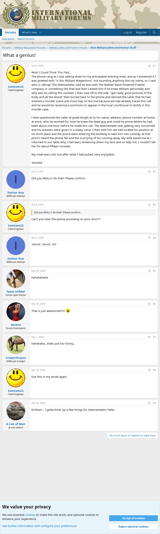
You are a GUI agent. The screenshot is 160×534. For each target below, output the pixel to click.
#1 (154, 65)
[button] (40, 32)
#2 (154, 171)
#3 (154, 204)
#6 (154, 303)
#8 (154, 370)
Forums (10, 32)
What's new (29, 32)
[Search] (154, 32)
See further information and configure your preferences (39, 526)
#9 (154, 403)
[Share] (149, 66)
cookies (30, 515)
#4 (154, 237)
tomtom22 (16, 86)
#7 (154, 337)
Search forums (25, 39)
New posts (8, 39)
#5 (154, 270)
